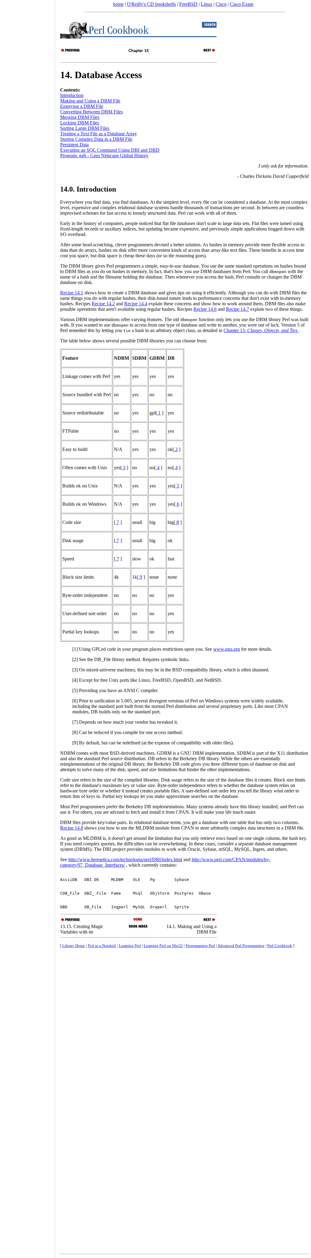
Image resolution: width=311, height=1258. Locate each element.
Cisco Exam (241, 4)
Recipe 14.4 (135, 303)
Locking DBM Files (79, 122)
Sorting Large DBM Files (84, 128)
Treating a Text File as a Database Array (98, 133)
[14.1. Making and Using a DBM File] (206, 51)
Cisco (221, 4)
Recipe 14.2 (103, 303)
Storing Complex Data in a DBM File (96, 139)
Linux (206, 4)
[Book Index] (138, 927)
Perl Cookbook (279, 945)
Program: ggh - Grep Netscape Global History (104, 155)
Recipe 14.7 (237, 309)
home (118, 4)
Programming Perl (200, 945)
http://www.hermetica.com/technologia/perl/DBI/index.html (125, 859)
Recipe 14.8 (71, 827)
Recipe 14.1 (71, 292)
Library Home (73, 945)
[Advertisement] (27, 627)
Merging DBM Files (79, 117)
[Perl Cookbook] (138, 919)
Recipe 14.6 (205, 309)
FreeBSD (188, 4)
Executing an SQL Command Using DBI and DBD (109, 150)
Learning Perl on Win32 (163, 945)
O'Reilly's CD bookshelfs (151, 4)
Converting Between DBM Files (91, 111)
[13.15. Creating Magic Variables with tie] (70, 51)
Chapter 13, (260, 330)
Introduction (72, 95)
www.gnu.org (226, 649)
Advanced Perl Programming (241, 945)
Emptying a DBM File (81, 106)
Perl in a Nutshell (102, 945)
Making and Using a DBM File (90, 100)
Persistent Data (74, 144)
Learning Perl (130, 945)
